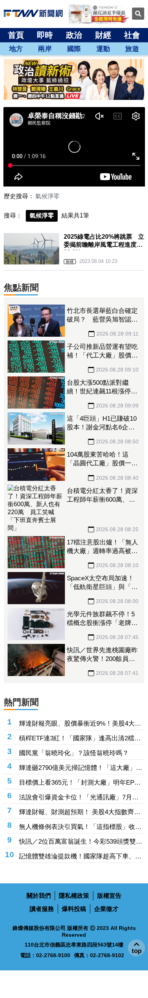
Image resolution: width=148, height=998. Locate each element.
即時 (45, 35)
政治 (74, 35)
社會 (132, 35)
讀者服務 (42, 909)
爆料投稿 (74, 909)
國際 (74, 49)
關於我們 (39, 895)
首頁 (16, 35)
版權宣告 (109, 895)
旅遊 (132, 49)
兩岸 (45, 49)
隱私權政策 (74, 895)
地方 (16, 49)
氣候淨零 (47, 196)
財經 (103, 35)
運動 (103, 49)
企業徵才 (106, 909)
